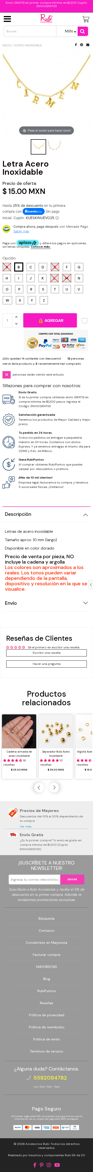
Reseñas (46, 1003)
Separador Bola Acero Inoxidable (56, 754)
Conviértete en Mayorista (46, 942)
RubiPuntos (46, 991)
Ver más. (26, 826)
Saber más (21, 231)
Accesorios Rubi (37, 1144)
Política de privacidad (46, 1015)
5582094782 (50, 1078)
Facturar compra (46, 954)
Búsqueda (46, 918)
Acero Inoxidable (28, 45)
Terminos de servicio (46, 1051)
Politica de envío (46, 1039)
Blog (46, 979)
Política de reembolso (46, 1027)
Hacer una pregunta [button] (47, 664)
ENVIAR (72, 879)
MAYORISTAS (46, 967)
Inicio (6, 45)
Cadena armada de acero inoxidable (19, 754)
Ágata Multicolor (34, 1160)
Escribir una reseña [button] (47, 653)
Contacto (47, 930)
